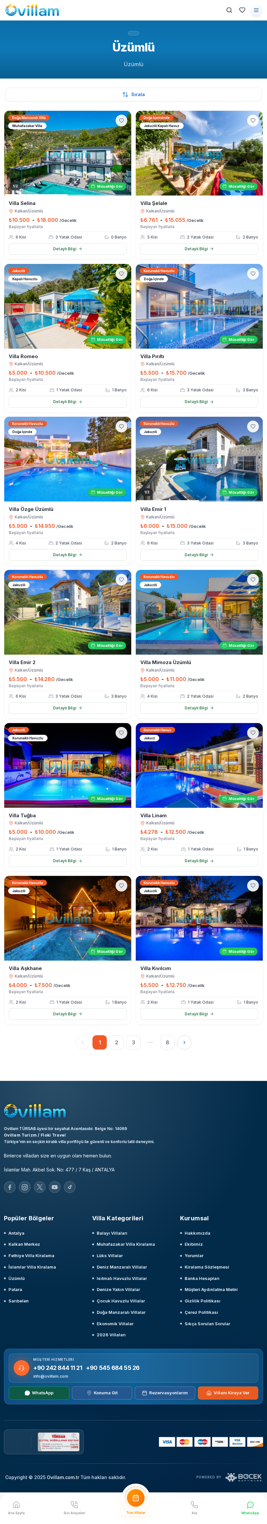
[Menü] (256, 10)
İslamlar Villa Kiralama (32, 1267)
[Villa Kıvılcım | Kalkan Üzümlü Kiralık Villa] (199, 918)
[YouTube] (55, 1187)
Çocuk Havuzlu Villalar (121, 1300)
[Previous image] (12, 153)
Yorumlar (194, 1255)
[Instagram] (25, 1187)
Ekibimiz (194, 1244)
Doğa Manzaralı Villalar (121, 1312)
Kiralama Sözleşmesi (207, 1267)
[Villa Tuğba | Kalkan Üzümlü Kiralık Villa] (67, 765)
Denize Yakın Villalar (118, 1289)
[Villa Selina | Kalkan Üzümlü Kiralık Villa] (67, 153)
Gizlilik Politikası (202, 1300)
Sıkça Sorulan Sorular (207, 1323)
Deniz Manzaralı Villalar (122, 1267)
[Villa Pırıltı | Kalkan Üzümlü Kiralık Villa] (199, 306)
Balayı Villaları (112, 1233)
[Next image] (123, 153)
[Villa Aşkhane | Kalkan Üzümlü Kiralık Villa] (67, 918)
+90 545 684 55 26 (112, 1367)
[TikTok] (70, 1187)
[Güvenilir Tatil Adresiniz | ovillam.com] (32, 10)
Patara (15, 1289)
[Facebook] (10, 1187)
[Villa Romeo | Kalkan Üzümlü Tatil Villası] (67, 306)
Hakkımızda (197, 1233)
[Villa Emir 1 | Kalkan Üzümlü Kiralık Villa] (199, 459)
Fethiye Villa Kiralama (31, 1255)
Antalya (16, 1233)
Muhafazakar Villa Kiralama (126, 1244)
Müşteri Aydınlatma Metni (211, 1289)
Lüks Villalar (110, 1255)
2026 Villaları (111, 1334)
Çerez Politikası (201, 1312)
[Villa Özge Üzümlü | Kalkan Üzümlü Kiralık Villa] (67, 459)
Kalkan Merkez (24, 1244)
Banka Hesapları (202, 1278)
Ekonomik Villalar (115, 1323)
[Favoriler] (242, 10)
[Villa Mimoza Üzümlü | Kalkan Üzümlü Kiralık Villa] (199, 612)
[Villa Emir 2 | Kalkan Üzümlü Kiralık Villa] (67, 612)
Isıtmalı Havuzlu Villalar (122, 1278)
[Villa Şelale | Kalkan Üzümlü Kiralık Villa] (199, 153)
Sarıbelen (18, 1300)
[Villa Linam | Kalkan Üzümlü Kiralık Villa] (199, 765)
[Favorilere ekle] (121, 120)
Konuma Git (106, 1392)
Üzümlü (16, 1278)
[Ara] (229, 10)
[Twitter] (40, 1187)
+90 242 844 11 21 (57, 1367)
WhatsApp (42, 1392)
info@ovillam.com (50, 1376)
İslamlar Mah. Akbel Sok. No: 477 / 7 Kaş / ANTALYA (59, 1169)
